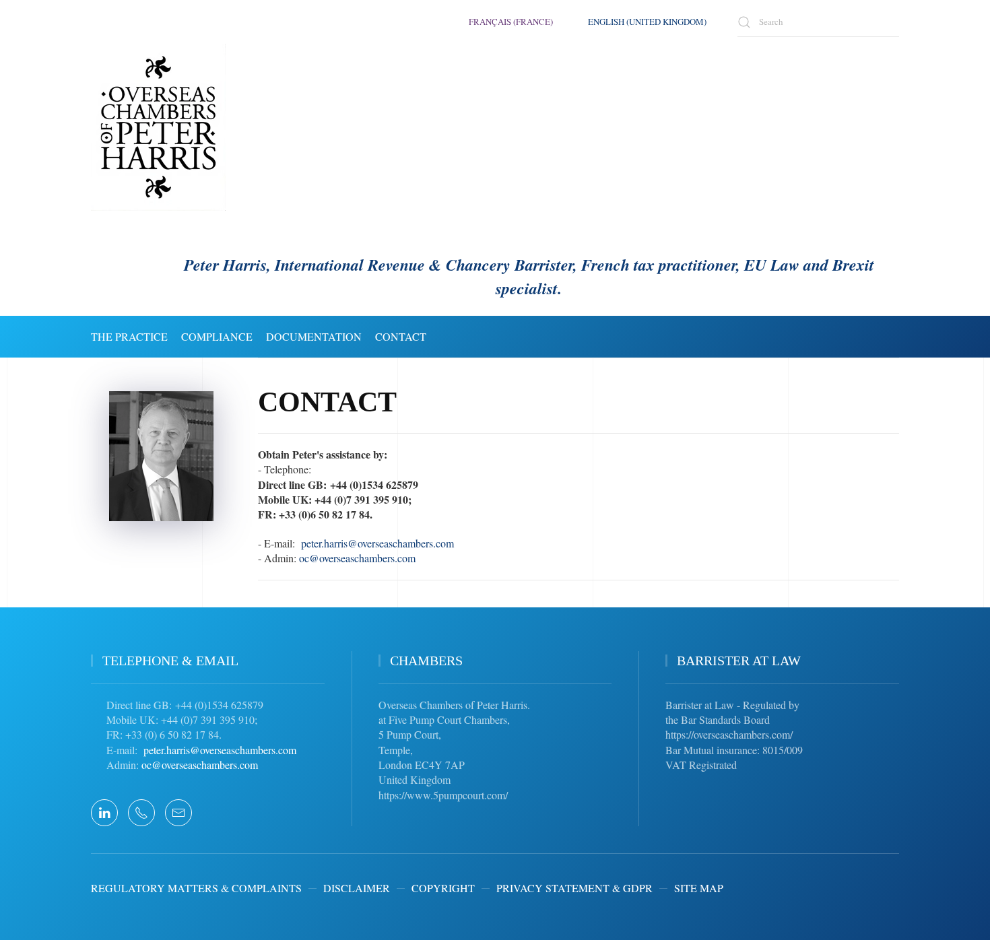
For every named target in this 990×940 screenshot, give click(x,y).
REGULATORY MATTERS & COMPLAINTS (196, 888)
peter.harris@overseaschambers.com (377, 543)
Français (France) (511, 21)
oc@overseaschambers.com (357, 558)
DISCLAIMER (356, 888)
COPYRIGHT (443, 888)
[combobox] (818, 22)
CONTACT (400, 336)
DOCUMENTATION (314, 336)
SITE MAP (698, 888)
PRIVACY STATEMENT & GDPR (574, 888)
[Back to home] (158, 127)
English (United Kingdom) (647, 21)
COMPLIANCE (217, 336)
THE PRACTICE (129, 336)
